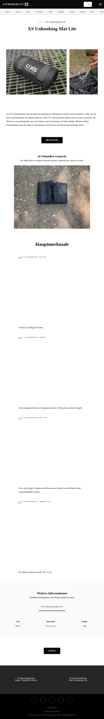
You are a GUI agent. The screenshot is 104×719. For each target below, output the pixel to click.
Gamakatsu (55, 12)
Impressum (52, 708)
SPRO (45, 12)
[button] (100, 4)
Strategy (2, 12)
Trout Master (34, 12)
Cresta (22, 12)
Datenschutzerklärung (52, 711)
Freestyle (13, 12)
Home (41, 22)
